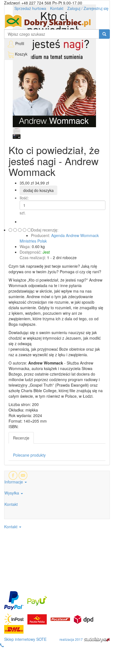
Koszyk (20, 54)
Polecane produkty (29, 455)
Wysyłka (12, 493)
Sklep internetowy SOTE (25, 639)
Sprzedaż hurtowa (30, 8)
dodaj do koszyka (38, 190)
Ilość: (24, 198)
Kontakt (56, 8)
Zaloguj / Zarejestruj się (87, 8)
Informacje (14, 482)
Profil (19, 43)
